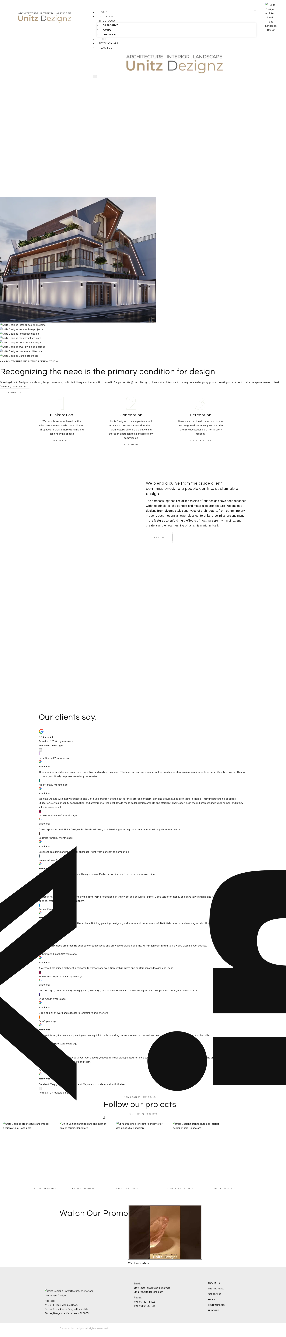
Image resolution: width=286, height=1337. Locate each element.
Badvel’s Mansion (29, 1149)
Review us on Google (51, 745)
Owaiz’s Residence (86, 1149)
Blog (102, 39)
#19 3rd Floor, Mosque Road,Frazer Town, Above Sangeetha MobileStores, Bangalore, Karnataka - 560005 (67, 1309)
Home (103, 12)
